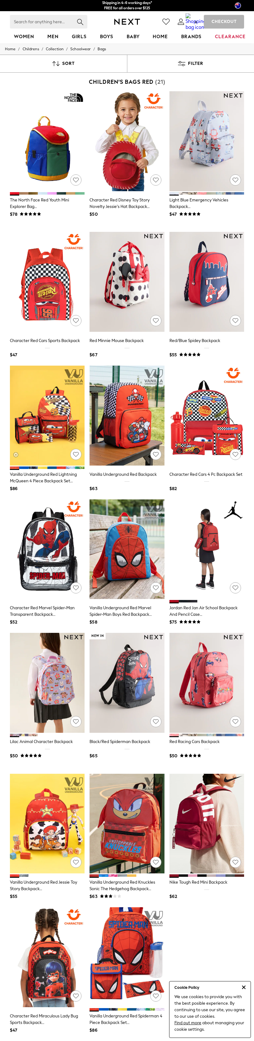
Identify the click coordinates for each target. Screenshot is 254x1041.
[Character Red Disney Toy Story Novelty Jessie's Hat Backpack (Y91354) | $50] (127, 141)
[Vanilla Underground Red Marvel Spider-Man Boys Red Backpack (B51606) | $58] (127, 549)
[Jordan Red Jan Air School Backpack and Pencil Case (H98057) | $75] (206, 549)
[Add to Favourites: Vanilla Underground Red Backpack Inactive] (156, 454)
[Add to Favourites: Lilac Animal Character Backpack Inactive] (76, 721)
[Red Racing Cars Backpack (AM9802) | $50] (206, 683)
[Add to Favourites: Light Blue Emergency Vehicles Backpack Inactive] (235, 180)
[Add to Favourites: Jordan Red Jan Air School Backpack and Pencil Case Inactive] (235, 588)
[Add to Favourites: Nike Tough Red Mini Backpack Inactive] (235, 862)
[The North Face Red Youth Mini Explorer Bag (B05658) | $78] (47, 141)
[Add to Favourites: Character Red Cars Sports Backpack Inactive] (76, 320)
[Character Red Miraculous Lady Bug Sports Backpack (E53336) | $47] (47, 957)
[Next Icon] (127, 22)
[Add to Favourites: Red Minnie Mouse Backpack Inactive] (156, 320)
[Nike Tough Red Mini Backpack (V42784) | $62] (206, 824)
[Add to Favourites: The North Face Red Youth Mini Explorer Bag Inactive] (76, 180)
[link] (181, 22)
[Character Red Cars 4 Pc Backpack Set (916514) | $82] (206, 416)
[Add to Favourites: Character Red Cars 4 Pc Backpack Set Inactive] (235, 454)
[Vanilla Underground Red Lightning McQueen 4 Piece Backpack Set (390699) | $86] (47, 416)
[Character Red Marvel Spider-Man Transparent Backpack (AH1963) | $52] (47, 549)
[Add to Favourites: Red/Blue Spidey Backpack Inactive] (235, 320)
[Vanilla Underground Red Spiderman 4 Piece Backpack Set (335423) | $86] (127, 957)
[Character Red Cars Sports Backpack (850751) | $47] (47, 282)
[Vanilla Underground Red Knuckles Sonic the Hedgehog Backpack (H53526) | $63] (127, 824)
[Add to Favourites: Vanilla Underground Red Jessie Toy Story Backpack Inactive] (76, 862)
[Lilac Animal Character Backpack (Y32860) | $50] (47, 683)
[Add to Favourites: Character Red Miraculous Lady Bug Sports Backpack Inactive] (76, 996)
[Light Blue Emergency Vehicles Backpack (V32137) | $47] (206, 141)
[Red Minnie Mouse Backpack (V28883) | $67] (127, 282)
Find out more (187, 1022)
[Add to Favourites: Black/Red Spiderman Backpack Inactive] (156, 721)
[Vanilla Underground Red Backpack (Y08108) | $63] (127, 416)
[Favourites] (166, 22)
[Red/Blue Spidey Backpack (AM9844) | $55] (206, 282)
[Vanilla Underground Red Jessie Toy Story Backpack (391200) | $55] (47, 824)
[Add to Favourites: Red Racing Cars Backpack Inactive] (235, 721)
